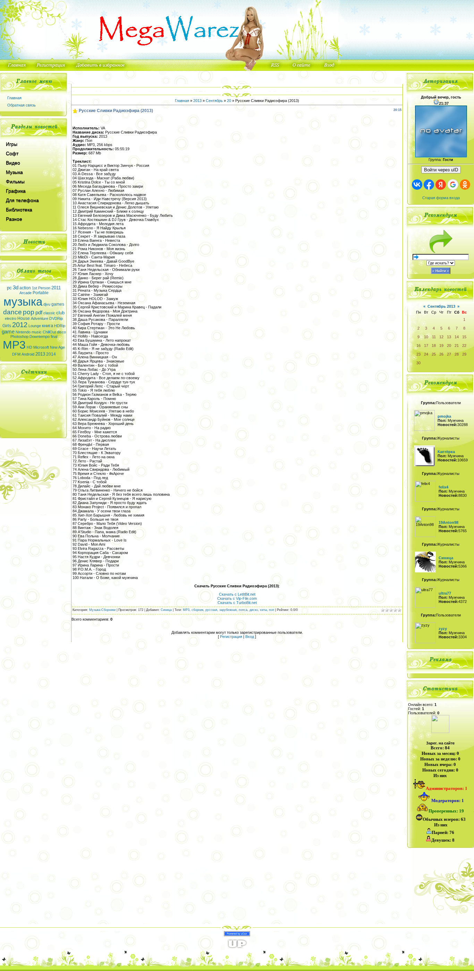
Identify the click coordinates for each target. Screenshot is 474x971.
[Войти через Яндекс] (440, 184)
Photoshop (19, 336)
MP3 (14, 345)
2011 (56, 287)
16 (418, 345)
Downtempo (39, 336)
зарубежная (228, 610)
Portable (41, 292)
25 (434, 354)
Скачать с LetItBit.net (237, 594)
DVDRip (56, 318)
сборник (197, 610)
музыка (22, 301)
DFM (16, 354)
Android (28, 354)
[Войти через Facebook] (429, 184)
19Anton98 (448, 522)
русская (211, 610)
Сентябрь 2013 (441, 306)
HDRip (59, 326)
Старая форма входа (441, 198)
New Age (57, 347)
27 (449, 354)
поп (271, 610)
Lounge (34, 326)
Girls (6, 325)
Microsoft (41, 347)
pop (28, 312)
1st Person (41, 288)
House (23, 318)
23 (418, 354)
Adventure (39, 318)
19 (441, 345)
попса (243, 610)
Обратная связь (21, 105)
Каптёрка (446, 452)
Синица (166, 610)
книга (47, 325)
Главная (14, 98)
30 (418, 363)
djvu (46, 304)
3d (15, 287)
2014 (51, 354)
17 (426, 345)
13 (449, 337)
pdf (38, 312)
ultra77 (445, 593)
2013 (40, 354)
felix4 (443, 487)
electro (10, 318)
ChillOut (49, 332)
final (54, 336)
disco (61, 332)
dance (12, 312)
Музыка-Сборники (102, 610)
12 (441, 337)
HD (29, 347)
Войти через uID (441, 169)
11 (434, 337)
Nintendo (23, 332)
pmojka (444, 416)
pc (9, 287)
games (57, 304)
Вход (249, 636)
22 (464, 345)
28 (457, 354)
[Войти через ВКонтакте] (417, 184)
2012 (19, 325)
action (25, 288)
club (60, 312)
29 (464, 354)
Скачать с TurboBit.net (237, 603)
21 (457, 345)
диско (253, 610)
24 (426, 354)
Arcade (25, 293)
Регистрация (231, 636)
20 (229, 101)
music (37, 332)
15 (464, 337)
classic (49, 313)
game (8, 331)
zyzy (443, 629)
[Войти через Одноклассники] (465, 184)
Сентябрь (214, 101)
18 (434, 345)
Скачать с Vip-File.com (237, 598)
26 (441, 354)
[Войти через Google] (452, 184)
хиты (263, 610)
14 (457, 337)
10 (426, 337)
